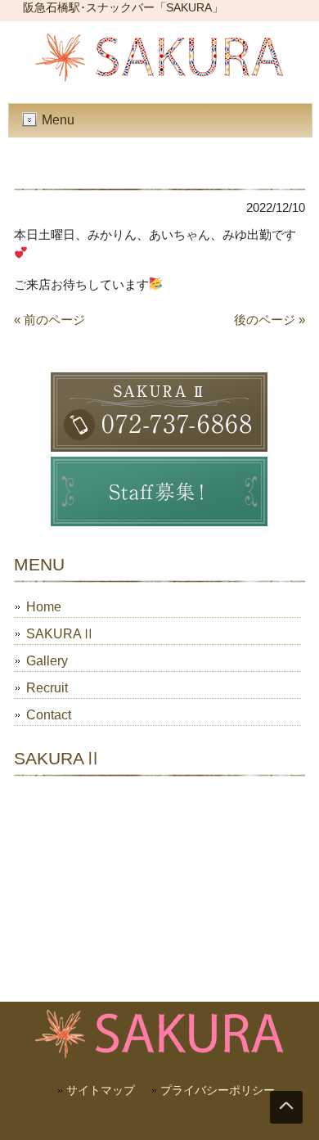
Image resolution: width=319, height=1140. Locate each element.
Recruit (47, 688)
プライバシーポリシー (217, 1090)
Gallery (47, 661)
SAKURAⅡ (60, 634)
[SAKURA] (159, 77)
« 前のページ (49, 320)
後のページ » (269, 320)
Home (43, 607)
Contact (48, 715)
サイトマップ (100, 1090)
